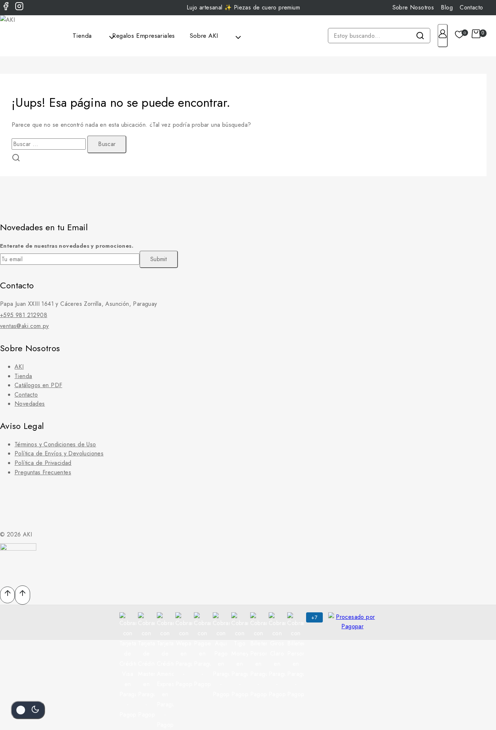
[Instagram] (19, 7)
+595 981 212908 (23, 315)
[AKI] (18, 35)
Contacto (471, 7)
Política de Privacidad (43, 463)
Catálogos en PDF (38, 385)
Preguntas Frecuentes (43, 472)
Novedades (30, 404)
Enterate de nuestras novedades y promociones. (66, 246)
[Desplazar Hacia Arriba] (7, 595)
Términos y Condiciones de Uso (55, 444)
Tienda (23, 376)
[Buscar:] (49, 144)
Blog (447, 7)
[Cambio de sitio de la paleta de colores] (28, 710)
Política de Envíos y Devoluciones (59, 453)
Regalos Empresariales (143, 35)
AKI (19, 366)
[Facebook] (6, 7)
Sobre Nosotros (413, 7)
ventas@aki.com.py (24, 326)
